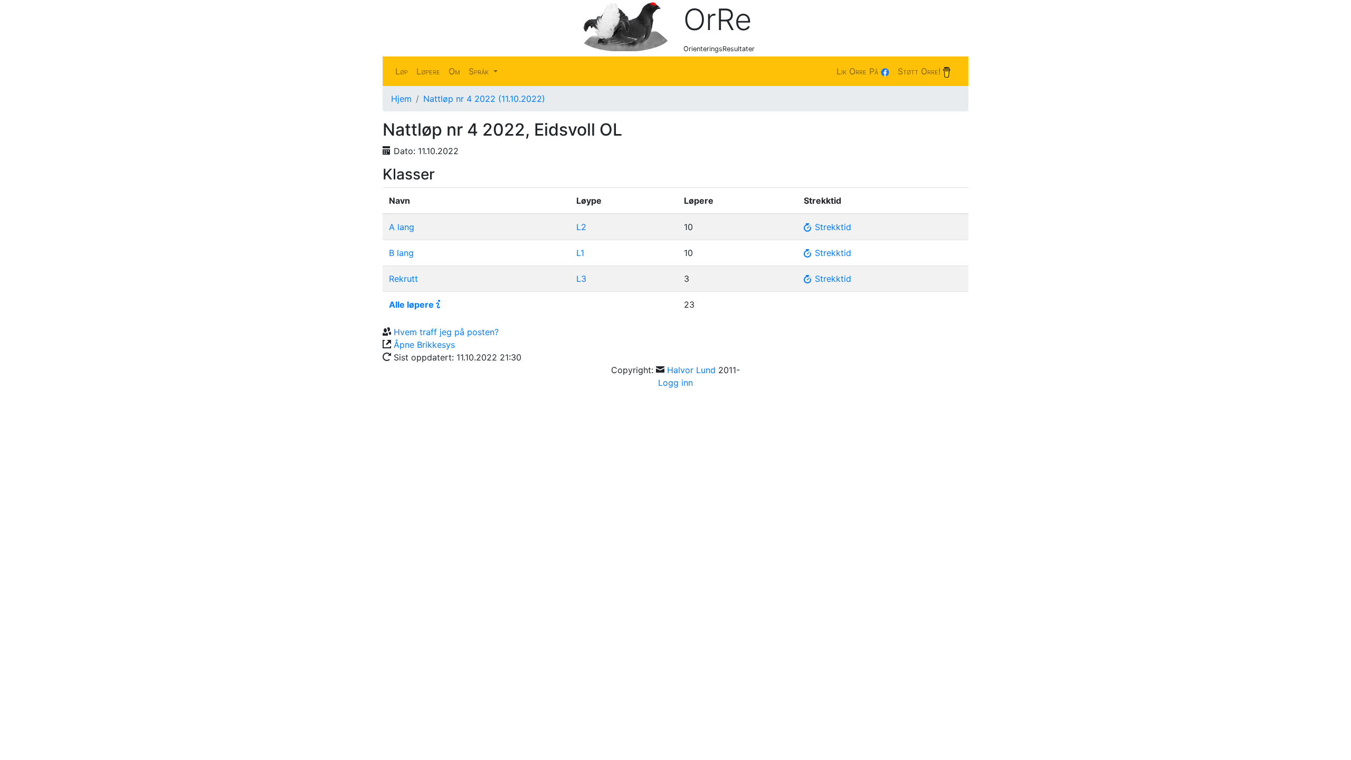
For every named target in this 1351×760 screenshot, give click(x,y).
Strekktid (831, 227)
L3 (581, 278)
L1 (580, 253)
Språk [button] (480, 71)
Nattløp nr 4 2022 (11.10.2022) (484, 98)
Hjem (401, 98)
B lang (401, 253)
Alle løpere (411, 304)
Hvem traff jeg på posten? (446, 332)
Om (454, 71)
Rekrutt (403, 278)
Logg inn (675, 382)
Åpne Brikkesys (424, 344)
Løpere (428, 71)
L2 (581, 227)
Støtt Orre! (920, 71)
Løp (401, 71)
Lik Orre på (858, 71)
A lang (401, 227)
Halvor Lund (691, 370)
